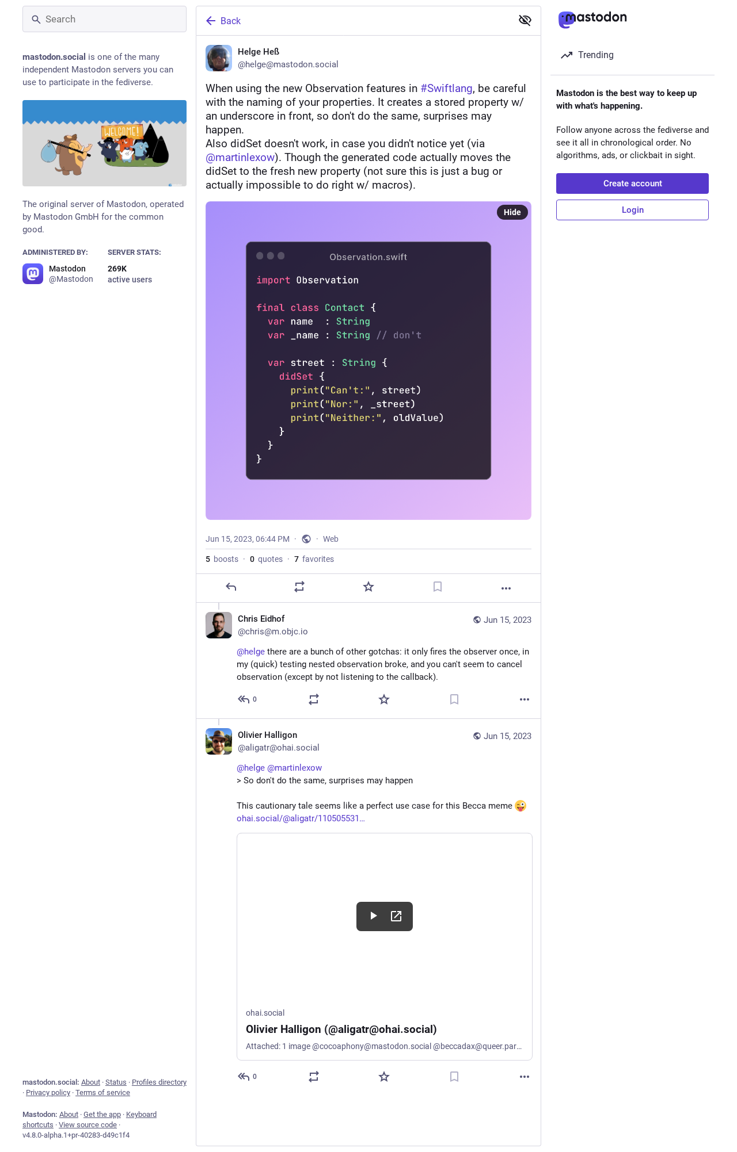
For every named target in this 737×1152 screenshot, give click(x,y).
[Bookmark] (438, 587)
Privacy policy (48, 1092)
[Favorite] (368, 587)
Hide (512, 212)
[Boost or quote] (299, 587)
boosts (222, 559)
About (90, 1082)
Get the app (102, 1114)
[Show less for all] (525, 20)
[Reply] (231, 587)
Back (231, 21)
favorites (314, 559)
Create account (632, 183)
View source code (88, 1124)
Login (633, 210)
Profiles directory (159, 1082)
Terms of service (102, 1092)
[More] (506, 588)
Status (116, 1082)
